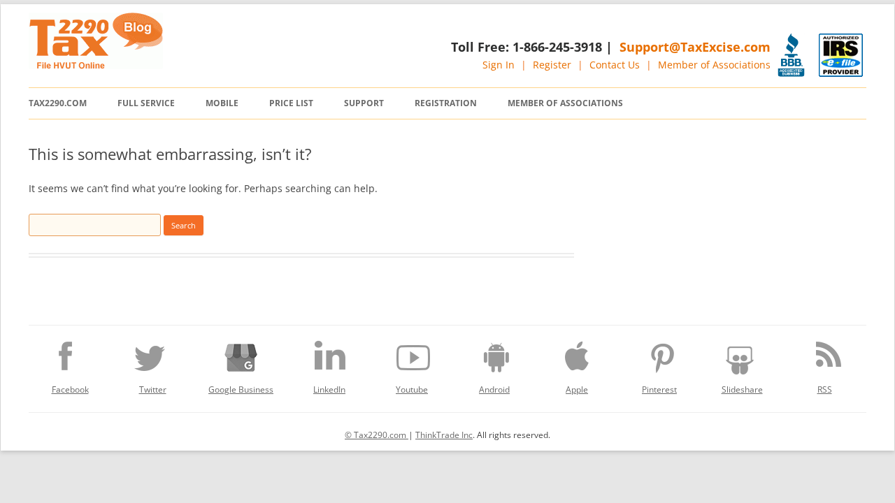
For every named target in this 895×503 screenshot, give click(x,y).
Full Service (146, 103)
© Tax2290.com (376, 435)
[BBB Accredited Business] (791, 55)
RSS (824, 389)
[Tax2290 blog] (96, 65)
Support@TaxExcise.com (695, 46)
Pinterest (659, 389)
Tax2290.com (58, 103)
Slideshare (742, 389)
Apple (577, 389)
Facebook (70, 389)
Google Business (240, 389)
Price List (291, 103)
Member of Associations (714, 64)
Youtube (412, 389)
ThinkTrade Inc (444, 435)
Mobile (222, 103)
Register (552, 64)
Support (364, 103)
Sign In (498, 64)
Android (494, 389)
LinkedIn (329, 389)
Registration (446, 103)
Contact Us (614, 64)
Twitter (152, 389)
